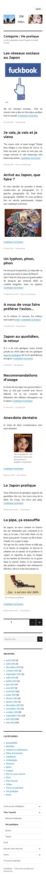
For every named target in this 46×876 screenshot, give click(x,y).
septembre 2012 (13, 715)
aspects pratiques (12, 355)
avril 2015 (10, 660)
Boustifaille (12, 743)
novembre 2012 (13, 708)
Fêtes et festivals (14, 753)
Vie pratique (20, 122)
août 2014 (10, 664)
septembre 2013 (13, 674)
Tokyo (9, 784)
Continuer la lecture (28, 115)
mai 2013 (10, 688)
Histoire (10, 763)
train (17, 319)
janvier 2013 (12, 702)
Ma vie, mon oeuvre (15, 774)
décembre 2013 (13, 667)
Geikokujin (11, 760)
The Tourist (12, 781)
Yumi (8, 794)
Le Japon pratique (20, 485)
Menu (38, 9)
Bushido (10, 746)
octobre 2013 (12, 670)
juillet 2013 (11, 681)
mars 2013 (11, 695)
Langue (9, 770)
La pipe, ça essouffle (22, 520)
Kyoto (18, 164)
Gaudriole (11, 756)
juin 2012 (10, 719)
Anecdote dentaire (20, 418)
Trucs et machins (14, 788)
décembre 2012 (13, 705)
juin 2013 (10, 684)
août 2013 (10, 677)
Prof (8, 777)
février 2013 (12, 698)
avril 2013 (10, 691)
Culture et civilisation (17, 750)
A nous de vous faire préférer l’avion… (22, 306)
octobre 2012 (12, 712)
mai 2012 (10, 722)
